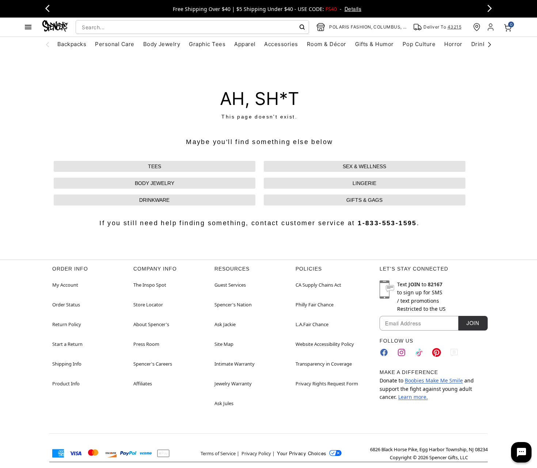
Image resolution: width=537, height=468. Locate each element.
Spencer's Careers (152, 364)
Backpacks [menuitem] (71, 44)
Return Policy (66, 324)
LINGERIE (364, 183)
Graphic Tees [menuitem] (207, 44)
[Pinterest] (436, 352)
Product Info (66, 383)
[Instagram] (401, 352)
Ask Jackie (225, 324)
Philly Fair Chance (315, 304)
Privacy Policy (256, 453)
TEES (154, 166)
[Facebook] (384, 352)
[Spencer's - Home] (55, 27)
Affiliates (142, 383)
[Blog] (454, 352)
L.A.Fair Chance (312, 324)
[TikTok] (419, 352)
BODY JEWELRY (154, 183)
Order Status (66, 304)
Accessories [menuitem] (281, 44)
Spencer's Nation (233, 304)
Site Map (223, 344)
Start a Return (67, 344)
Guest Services (230, 285)
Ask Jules (223, 403)
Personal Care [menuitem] (114, 44)
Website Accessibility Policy (325, 344)
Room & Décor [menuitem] (326, 44)
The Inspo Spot (149, 285)
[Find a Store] (476, 27)
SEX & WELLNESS (364, 166)
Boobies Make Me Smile (434, 380)
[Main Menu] (28, 27)
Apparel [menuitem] (244, 44)
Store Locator (148, 304)
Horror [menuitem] (453, 44)
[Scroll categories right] (489, 44)
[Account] (491, 27)
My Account (65, 285)
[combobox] (192, 27)
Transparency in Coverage (324, 364)
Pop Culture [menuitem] (419, 44)
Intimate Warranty (234, 364)
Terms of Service (218, 453)
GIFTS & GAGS (364, 200)
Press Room (146, 344)
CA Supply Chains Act (318, 285)
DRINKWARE (154, 200)
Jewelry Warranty (233, 383)
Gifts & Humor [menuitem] (374, 44)
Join (472, 323)
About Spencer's (151, 324)
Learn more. (413, 396)
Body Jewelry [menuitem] (161, 44)
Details (352, 8)
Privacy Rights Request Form (327, 383)
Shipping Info (66, 364)
